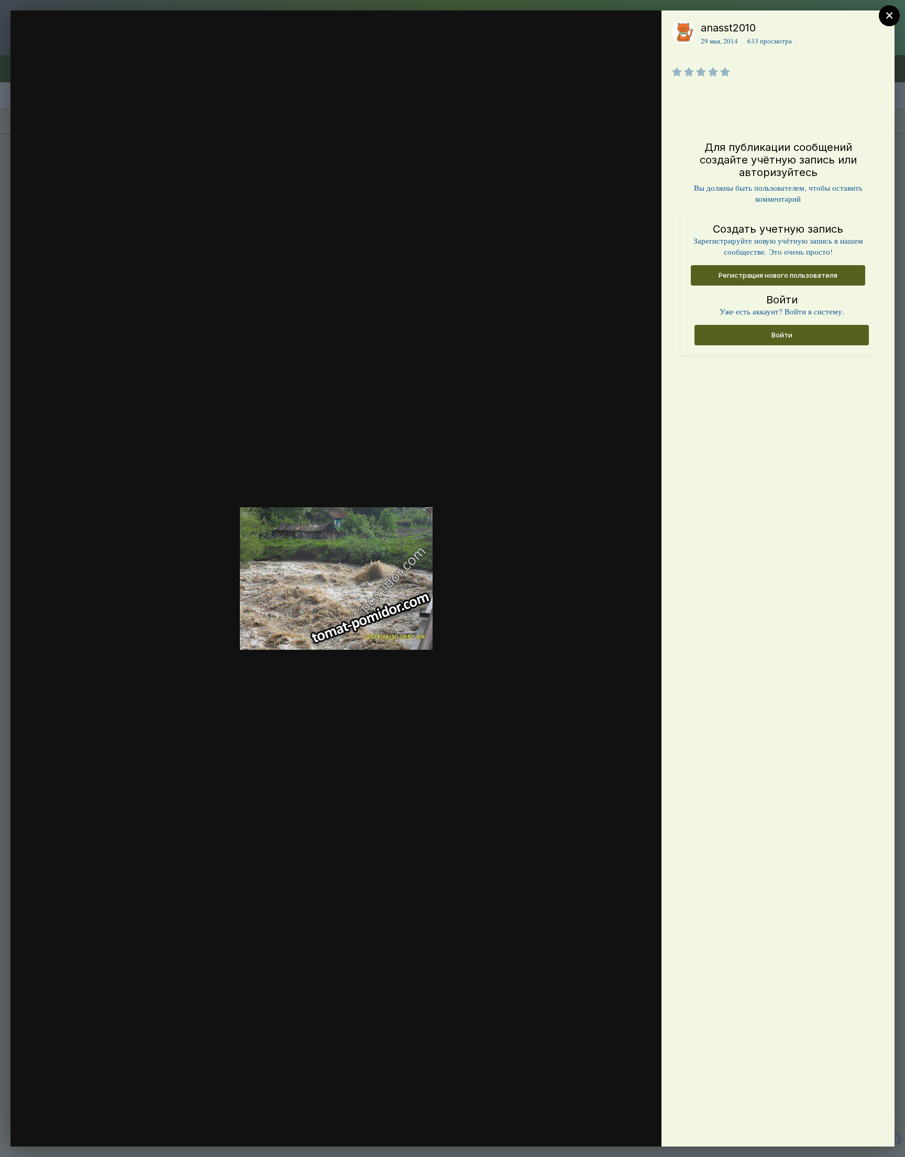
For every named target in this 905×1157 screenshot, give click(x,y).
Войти (781, 335)
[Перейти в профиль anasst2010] (683, 32)
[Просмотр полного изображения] (643, 29)
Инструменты (615, 1127)
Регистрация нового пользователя (778, 275)
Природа (79, 49)
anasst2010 (728, 27)
